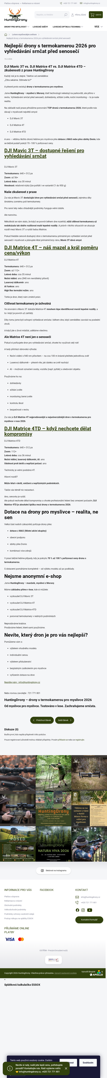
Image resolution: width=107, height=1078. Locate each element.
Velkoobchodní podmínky (15, 909)
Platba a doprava (11, 3)
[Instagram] (83, 910)
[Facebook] (77, 910)
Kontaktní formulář (89, 920)
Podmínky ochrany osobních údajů (19, 914)
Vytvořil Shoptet (88, 972)
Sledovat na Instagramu (56, 870)
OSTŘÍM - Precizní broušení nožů (54, 950)
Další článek (63, 720)
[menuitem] (17, 27)
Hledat (66, 15)
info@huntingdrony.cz (90, 897)
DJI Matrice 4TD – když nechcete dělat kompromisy (47, 431)
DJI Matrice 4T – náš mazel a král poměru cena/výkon (51, 250)
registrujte (79, 740)
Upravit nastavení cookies (65, 973)
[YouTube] (90, 910)
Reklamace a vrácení (31, 3)
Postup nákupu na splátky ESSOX (18, 918)
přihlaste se (63, 740)
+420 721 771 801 (89, 902)
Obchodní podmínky (13, 905)
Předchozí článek (43, 720)
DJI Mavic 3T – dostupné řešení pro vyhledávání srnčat (44, 153)
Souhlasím (88, 1062)
